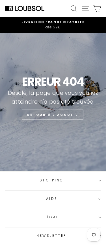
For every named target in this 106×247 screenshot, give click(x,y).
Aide (51, 198)
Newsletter (51, 235)
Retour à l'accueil (52, 114)
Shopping (51, 180)
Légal (51, 217)
